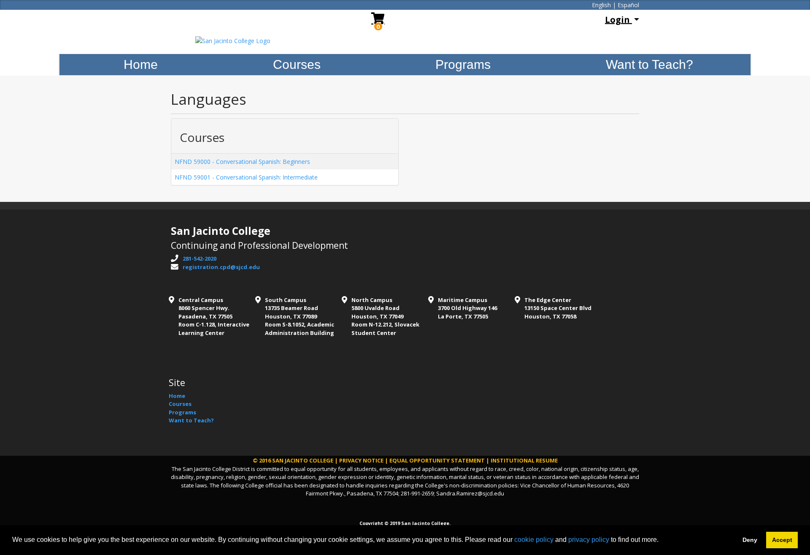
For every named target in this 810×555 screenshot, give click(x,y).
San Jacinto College (302, 460)
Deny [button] (749, 539)
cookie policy (534, 539)
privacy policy (588, 539)
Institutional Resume (524, 460)
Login (618, 19)
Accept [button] (782, 539)
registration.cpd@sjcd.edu (221, 267)
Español (628, 5)
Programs (463, 64)
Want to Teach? (649, 64)
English (601, 5)
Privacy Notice (361, 460)
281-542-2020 (199, 258)
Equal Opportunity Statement (437, 460)
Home (141, 64)
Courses (297, 64)
